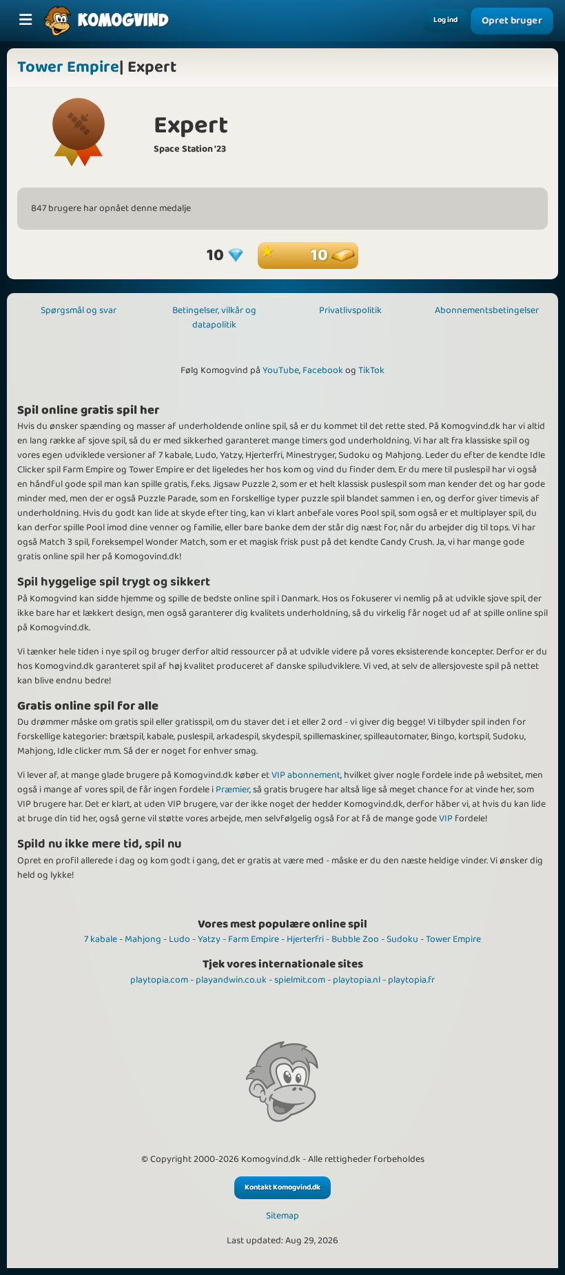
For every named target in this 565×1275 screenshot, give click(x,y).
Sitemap (282, 1216)
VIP (446, 818)
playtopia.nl (356, 979)
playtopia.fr (411, 979)
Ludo (179, 939)
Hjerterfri (305, 939)
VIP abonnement (305, 775)
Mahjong (143, 939)
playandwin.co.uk (231, 979)
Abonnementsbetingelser (487, 310)
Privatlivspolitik (350, 310)
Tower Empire (68, 67)
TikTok (371, 370)
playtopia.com (159, 979)
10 (321, 255)
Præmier (232, 789)
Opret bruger (512, 20)
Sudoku (402, 939)
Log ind (445, 20)
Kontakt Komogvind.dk (282, 1187)
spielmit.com (299, 979)
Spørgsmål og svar (78, 310)
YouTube (281, 370)
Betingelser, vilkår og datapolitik (214, 317)
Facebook (322, 370)
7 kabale (100, 939)
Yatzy (209, 939)
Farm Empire (253, 939)
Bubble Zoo (355, 939)
